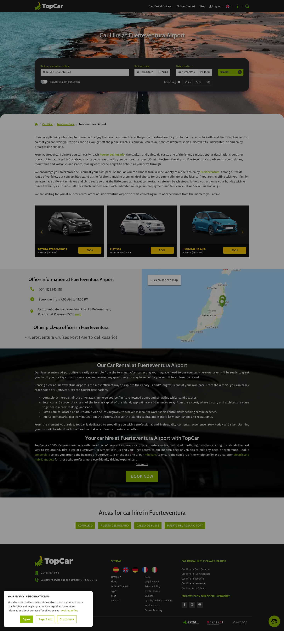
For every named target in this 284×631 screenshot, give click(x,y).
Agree (27, 619)
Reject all (45, 619)
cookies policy (69, 610)
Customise (67, 619)
